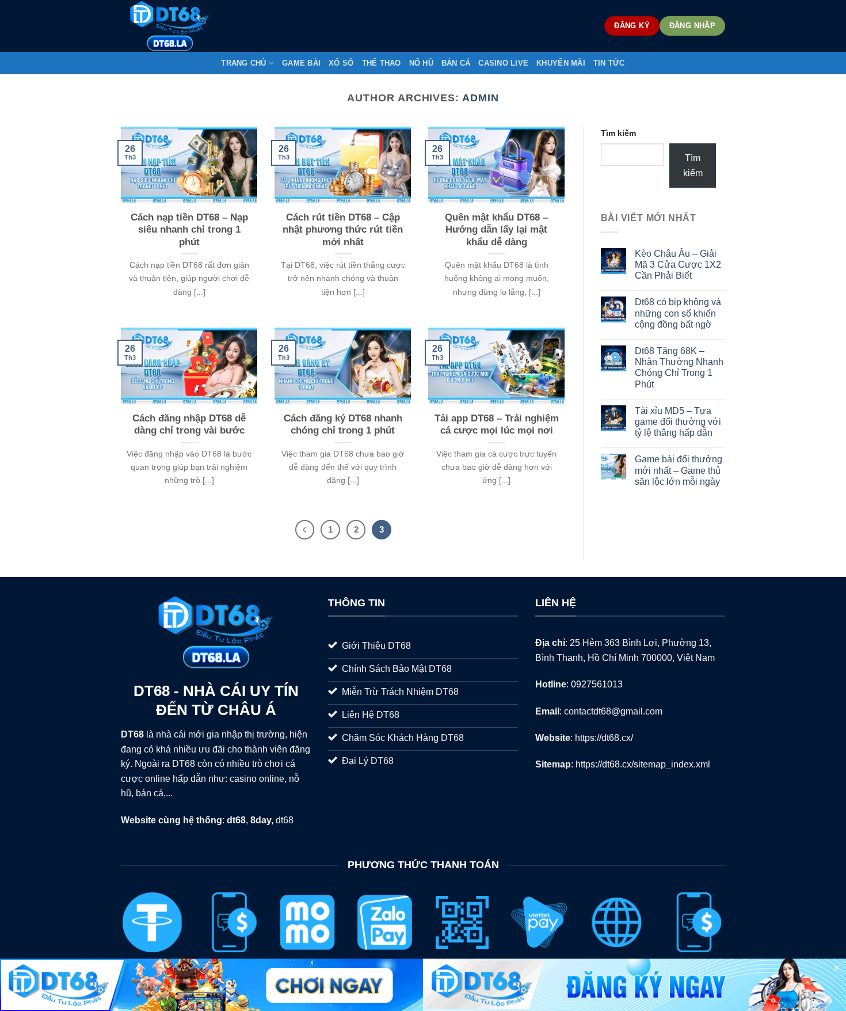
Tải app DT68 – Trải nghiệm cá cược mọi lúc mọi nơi (497, 424)
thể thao (381, 63)
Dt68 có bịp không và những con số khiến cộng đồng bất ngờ (678, 313)
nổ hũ (421, 63)
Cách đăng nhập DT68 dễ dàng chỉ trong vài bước (189, 424)
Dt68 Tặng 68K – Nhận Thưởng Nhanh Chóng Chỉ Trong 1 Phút (679, 367)
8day (260, 820)
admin (480, 98)
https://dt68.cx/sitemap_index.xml (643, 764)
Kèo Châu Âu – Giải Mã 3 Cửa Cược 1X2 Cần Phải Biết (678, 264)
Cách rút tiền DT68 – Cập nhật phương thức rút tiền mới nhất (343, 230)
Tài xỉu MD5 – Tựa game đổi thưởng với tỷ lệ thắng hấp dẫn (678, 422)
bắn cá (456, 63)
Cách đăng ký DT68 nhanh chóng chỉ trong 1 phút (343, 424)
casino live (503, 63)
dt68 (285, 820)
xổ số (341, 63)
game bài (301, 63)
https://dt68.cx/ (604, 738)
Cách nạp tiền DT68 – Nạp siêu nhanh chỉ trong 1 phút (189, 230)
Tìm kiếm (618, 133)
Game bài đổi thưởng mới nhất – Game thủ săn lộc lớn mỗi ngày (678, 470)
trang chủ (243, 63)
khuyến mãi (560, 63)
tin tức (609, 63)
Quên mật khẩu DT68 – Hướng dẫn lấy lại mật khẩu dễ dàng (496, 230)
